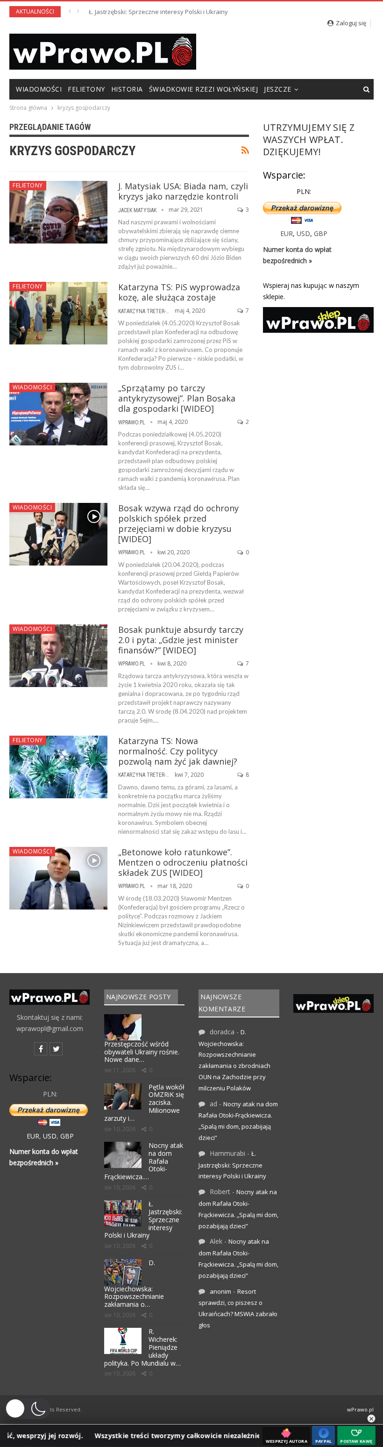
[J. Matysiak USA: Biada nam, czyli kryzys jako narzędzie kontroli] (58, 212)
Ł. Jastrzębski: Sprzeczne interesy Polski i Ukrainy (158, 11)
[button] (27, 1408)
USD (303, 233)
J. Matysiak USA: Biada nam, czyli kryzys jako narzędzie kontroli (183, 191)
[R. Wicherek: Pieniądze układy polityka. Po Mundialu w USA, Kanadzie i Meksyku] (123, 1341)
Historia (127, 89)
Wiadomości (39, 89)
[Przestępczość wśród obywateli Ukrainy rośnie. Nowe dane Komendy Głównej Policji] (123, 1027)
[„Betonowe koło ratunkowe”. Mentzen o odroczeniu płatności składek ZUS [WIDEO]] (58, 878)
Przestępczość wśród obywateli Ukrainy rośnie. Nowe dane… (141, 1051)
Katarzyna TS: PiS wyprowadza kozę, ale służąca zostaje (179, 292)
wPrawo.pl (360, 1409)
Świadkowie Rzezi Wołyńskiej (203, 89)
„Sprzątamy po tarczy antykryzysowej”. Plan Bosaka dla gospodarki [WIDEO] (176, 398)
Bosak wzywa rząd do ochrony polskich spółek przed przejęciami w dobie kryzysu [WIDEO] (178, 523)
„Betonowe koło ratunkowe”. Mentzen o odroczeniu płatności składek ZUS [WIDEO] (183, 862)
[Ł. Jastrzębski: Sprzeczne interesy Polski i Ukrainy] (123, 1213)
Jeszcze (277, 89)
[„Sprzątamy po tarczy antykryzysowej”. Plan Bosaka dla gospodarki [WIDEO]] (58, 414)
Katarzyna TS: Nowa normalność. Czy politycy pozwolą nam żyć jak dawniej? (177, 751)
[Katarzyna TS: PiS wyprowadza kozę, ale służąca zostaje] (58, 313)
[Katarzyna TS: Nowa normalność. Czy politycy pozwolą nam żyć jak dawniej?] (58, 767)
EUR (286, 233)
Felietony (86, 89)
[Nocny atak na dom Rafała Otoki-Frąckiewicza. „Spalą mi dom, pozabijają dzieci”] (123, 1155)
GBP (320, 233)
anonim (220, 1291)
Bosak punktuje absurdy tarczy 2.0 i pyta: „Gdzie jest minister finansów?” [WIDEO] (180, 640)
